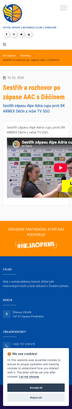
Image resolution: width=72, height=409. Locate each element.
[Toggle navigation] (63, 8)
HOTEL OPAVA (11, 27)
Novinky (26, 55)
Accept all (36, 387)
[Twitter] (21, 34)
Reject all (36, 397)
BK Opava (9, 55)
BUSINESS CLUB (32, 27)
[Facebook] (6, 34)
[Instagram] (14, 34)
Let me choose (29, 376)
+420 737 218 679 (23, 344)
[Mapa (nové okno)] (7, 314)
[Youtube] (29, 34)
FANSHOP (50, 27)
